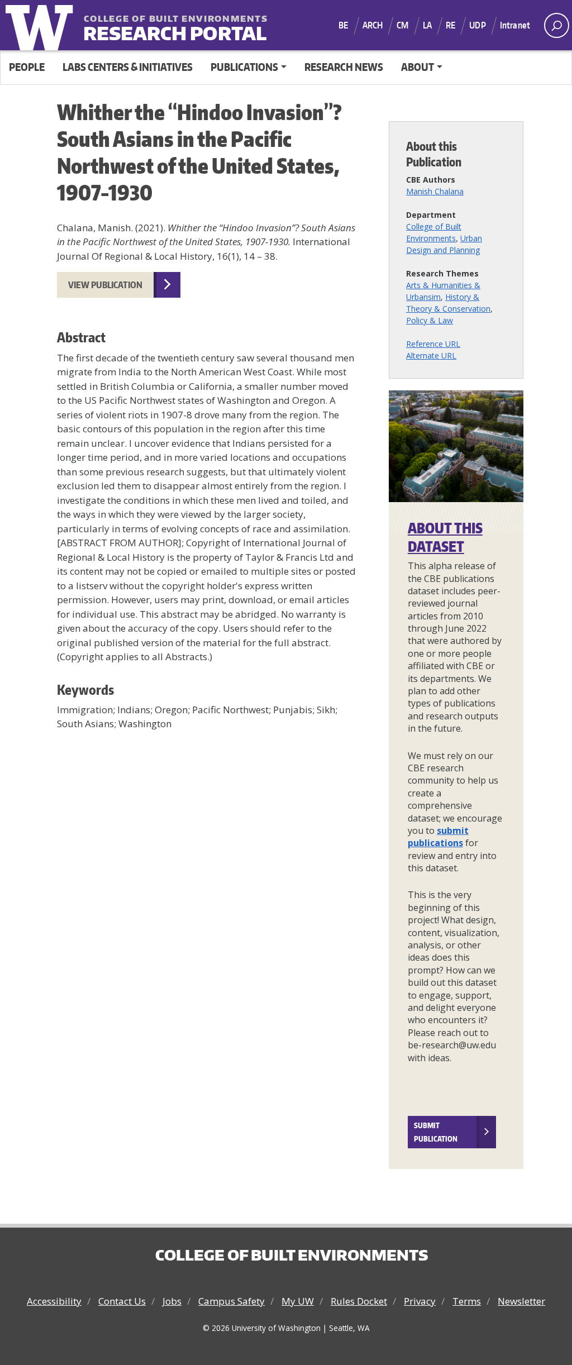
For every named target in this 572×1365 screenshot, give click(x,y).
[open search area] (556, 25)
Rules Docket (359, 1301)
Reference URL (433, 343)
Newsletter (521, 1301)
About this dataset (445, 537)
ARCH (373, 25)
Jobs (172, 1301)
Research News (343, 67)
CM (402, 25)
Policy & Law (429, 320)
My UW (298, 1301)
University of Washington (42, 25)
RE (450, 25)
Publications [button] (244, 67)
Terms (466, 1301)
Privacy (420, 1301)
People (27, 67)
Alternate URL (431, 355)
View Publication (105, 284)
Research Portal (152, 26)
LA (427, 25)
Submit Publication (435, 1132)
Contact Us (122, 1301)
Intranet (515, 25)
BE (343, 25)
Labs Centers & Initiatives (128, 67)
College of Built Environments (291, 1255)
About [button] (417, 67)
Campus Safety (231, 1301)
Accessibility (54, 1301)
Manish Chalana (435, 191)
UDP (477, 25)
